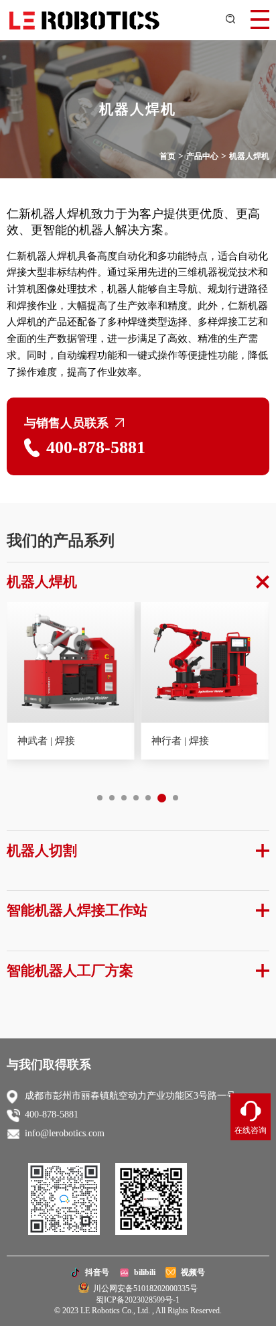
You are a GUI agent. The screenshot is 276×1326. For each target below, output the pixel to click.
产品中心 (202, 156)
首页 (167, 156)
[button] (99, 797)
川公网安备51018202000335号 (143, 1288)
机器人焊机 (249, 156)
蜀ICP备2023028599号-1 (138, 1300)
